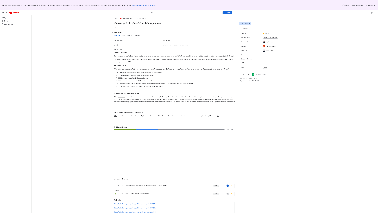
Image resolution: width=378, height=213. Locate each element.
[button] (267, 28)
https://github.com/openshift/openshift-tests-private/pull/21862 (135, 208)
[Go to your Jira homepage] (14, 12)
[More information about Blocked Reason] (254, 59)
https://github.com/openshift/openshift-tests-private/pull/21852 (135, 204)
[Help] (371, 12)
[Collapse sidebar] (2, 12)
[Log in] (375, 12)
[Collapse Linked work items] (112, 179)
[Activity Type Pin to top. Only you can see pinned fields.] (254, 37)
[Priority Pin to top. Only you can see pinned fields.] (250, 33)
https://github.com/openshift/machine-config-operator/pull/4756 (135, 212)
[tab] (117, 35)
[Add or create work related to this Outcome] (115, 27)
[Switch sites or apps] (6, 12)
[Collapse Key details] (112, 32)
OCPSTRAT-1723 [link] (122, 194)
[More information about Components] (124, 40)
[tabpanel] (175, 80)
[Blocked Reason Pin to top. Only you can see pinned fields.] (256, 59)
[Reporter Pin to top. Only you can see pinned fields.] (248, 50)
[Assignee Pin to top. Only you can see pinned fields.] (249, 46)
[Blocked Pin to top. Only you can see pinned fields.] (251, 55)
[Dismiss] (41, 197)
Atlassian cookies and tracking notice (144, 5)
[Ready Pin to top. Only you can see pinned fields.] (249, 67)
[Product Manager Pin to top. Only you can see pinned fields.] (254, 42)
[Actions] (295, 18)
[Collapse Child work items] (112, 127)
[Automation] (253, 23)
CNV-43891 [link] (120, 185)
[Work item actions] (233, 127)
